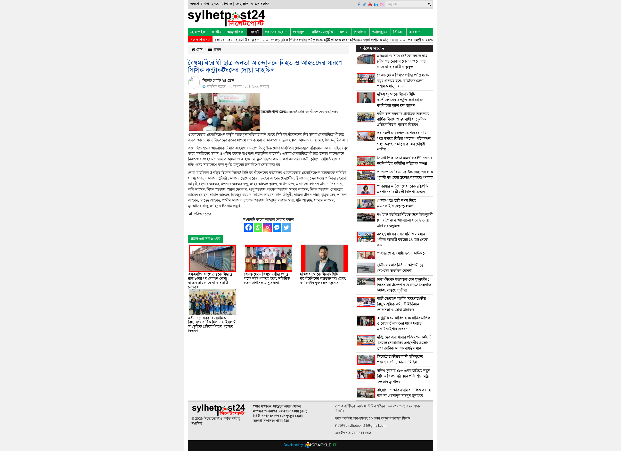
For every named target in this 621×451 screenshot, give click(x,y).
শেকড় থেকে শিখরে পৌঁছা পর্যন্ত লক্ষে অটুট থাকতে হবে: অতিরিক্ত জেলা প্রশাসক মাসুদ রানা (323, 40)
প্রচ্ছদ (216, 49)
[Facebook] (248, 227)
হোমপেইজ (197, 32)
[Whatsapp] (258, 227)
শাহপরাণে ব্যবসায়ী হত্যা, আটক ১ (401, 253)
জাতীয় (216, 32)
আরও (413, 32)
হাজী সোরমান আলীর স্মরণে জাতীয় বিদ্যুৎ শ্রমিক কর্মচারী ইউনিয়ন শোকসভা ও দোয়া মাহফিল (401, 304)
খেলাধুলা (299, 32)
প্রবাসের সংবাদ (276, 32)
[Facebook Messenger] (277, 227)
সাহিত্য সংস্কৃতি (322, 32)
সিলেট (254, 32)
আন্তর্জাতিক (235, 32)
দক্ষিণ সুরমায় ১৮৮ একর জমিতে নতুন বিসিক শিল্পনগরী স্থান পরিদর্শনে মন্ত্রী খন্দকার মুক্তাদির (403, 376)
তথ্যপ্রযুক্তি (379, 32)
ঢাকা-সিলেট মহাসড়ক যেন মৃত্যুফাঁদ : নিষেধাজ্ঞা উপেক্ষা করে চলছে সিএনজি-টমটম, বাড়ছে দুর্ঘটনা (404, 285)
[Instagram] (267, 227)
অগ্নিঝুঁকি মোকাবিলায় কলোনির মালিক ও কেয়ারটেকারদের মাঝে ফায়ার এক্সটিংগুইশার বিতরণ (403, 324)
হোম (199, 49)
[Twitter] (286, 227)
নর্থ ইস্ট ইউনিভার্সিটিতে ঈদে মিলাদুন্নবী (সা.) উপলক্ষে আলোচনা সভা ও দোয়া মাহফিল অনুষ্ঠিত (405, 220)
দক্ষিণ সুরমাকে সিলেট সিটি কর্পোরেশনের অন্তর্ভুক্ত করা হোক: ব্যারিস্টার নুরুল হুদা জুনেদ (323, 278)
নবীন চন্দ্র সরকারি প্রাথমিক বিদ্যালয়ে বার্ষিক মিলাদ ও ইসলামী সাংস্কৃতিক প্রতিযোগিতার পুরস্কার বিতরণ (212, 324)
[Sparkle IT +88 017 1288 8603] (321, 444)
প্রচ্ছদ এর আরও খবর (205, 238)
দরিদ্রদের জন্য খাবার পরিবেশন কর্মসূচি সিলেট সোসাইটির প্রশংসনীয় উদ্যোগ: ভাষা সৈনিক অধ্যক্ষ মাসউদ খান (404, 343)
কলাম (343, 32)
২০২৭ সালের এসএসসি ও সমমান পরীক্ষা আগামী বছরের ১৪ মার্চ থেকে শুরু (402, 240)
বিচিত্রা (398, 32)
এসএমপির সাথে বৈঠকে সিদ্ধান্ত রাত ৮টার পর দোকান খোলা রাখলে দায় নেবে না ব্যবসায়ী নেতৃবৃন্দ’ (210, 281)
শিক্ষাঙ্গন (360, 32)
